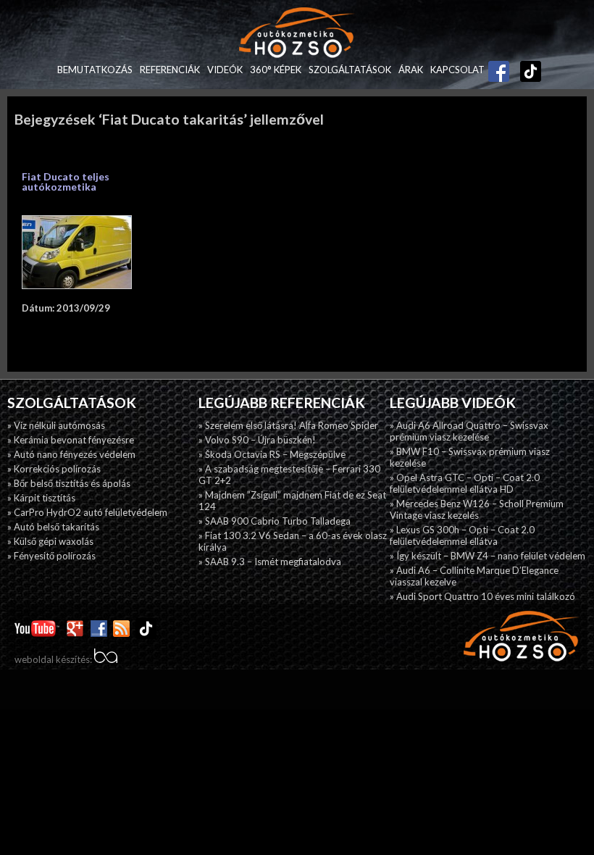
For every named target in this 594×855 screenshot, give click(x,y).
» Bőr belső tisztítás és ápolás (68, 483)
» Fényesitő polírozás (51, 556)
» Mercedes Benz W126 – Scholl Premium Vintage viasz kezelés (477, 509)
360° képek (275, 69)
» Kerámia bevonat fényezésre (70, 440)
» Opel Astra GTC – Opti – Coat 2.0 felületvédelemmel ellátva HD (465, 483)
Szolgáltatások (350, 69)
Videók (225, 69)
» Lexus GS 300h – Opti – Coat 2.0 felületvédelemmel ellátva (462, 535)
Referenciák (170, 69)
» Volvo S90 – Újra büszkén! (257, 440)
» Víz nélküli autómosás (56, 425)
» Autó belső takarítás (53, 527)
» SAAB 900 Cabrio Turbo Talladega (274, 521)
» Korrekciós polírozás (54, 469)
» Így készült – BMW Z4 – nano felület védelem (487, 556)
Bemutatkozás (95, 69)
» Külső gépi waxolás (50, 541)
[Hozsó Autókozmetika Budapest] (297, 33)
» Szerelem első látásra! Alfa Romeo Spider (288, 425)
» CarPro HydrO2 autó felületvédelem (87, 512)
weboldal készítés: (54, 659)
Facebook (499, 66)
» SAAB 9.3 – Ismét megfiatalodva (269, 561)
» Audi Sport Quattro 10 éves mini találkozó (482, 596)
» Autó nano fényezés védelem (71, 454)
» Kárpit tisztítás (41, 498)
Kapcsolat (457, 69)
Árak (410, 69)
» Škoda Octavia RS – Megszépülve (272, 454)
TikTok (523, 69)
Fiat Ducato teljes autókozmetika (65, 181)
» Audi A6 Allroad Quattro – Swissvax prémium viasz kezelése (469, 431)
